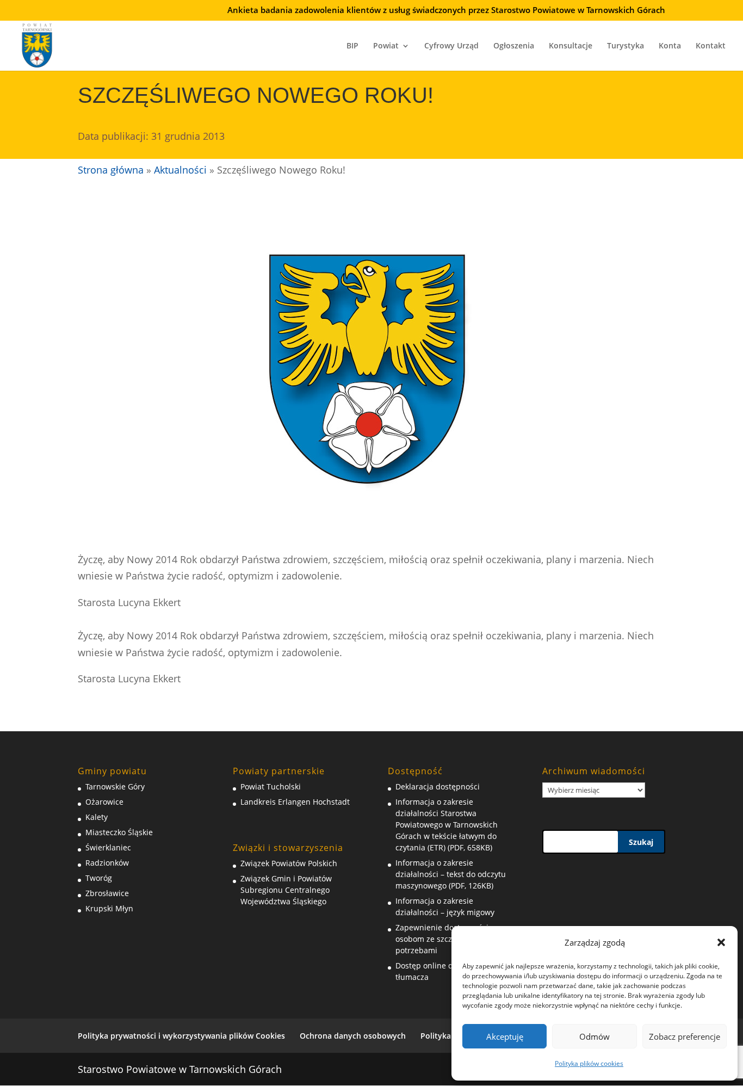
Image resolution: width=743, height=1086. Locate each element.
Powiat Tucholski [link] (270, 786)
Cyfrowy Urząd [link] (451, 46)
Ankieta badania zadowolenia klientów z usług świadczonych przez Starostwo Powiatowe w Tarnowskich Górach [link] (446, 10)
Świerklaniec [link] (108, 847)
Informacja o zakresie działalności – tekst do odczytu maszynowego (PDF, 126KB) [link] (450, 874)
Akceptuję (504, 1036)
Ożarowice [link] (104, 802)
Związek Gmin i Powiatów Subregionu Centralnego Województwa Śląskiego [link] (286, 889)
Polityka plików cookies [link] (589, 1063)
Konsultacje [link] (570, 46)
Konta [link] (670, 46)
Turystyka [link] (625, 46)
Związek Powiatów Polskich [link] (288, 863)
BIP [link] (352, 46)
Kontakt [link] (711, 46)
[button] (721, 942)
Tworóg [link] (98, 878)
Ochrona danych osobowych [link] (353, 1036)
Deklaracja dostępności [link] (437, 786)
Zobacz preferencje (684, 1036)
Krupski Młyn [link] (109, 908)
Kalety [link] (96, 817)
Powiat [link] (386, 46)
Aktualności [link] (180, 169)
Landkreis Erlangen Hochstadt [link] (295, 802)
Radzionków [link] (107, 862)
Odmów (594, 1036)
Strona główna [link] (111, 169)
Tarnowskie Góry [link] (115, 786)
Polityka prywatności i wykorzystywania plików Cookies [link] (181, 1036)
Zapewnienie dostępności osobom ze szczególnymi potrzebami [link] (441, 938)
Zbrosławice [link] (107, 893)
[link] (37, 44)
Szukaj (641, 842)
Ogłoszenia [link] (513, 46)
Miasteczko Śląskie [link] (119, 832)
